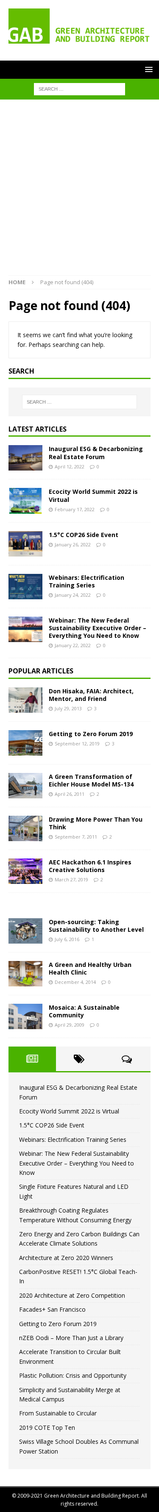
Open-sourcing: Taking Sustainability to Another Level (96, 925)
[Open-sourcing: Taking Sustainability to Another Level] (25, 931)
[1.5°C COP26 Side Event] (25, 544)
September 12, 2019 (77, 743)
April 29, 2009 (69, 1025)
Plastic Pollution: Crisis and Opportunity (72, 1375)
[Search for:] (79, 89)
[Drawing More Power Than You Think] (25, 828)
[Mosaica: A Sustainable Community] (25, 1016)
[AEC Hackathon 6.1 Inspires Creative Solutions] (25, 871)
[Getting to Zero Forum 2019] (25, 743)
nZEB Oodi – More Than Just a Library (71, 1338)
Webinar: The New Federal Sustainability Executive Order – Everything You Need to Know (97, 628)
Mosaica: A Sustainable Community (84, 1011)
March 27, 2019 (71, 879)
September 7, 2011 (76, 837)
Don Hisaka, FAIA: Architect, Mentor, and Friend (91, 695)
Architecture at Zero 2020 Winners (66, 1258)
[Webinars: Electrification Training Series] (25, 586)
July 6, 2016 (67, 939)
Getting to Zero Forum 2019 (91, 734)
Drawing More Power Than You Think (95, 823)
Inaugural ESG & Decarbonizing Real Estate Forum (96, 452)
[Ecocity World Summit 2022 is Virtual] (25, 500)
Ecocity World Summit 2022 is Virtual (93, 495)
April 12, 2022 (69, 466)
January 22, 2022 (73, 645)
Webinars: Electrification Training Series (86, 581)
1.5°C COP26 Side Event (83, 535)
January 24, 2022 (73, 595)
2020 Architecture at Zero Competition (72, 1295)
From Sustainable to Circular (58, 1413)
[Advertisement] (79, 191)
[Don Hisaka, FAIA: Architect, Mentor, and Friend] (25, 700)
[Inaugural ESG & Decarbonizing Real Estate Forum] (25, 458)
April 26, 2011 (69, 794)
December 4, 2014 (75, 982)
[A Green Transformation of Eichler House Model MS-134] (25, 785)
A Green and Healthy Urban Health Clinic (90, 968)
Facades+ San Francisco (52, 1309)
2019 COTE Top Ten (47, 1427)
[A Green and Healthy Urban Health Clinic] (25, 973)
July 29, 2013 (68, 708)
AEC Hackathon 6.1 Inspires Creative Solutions (90, 866)
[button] (147, 69)
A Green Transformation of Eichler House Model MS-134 (91, 780)
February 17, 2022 (75, 509)
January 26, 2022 (73, 544)
